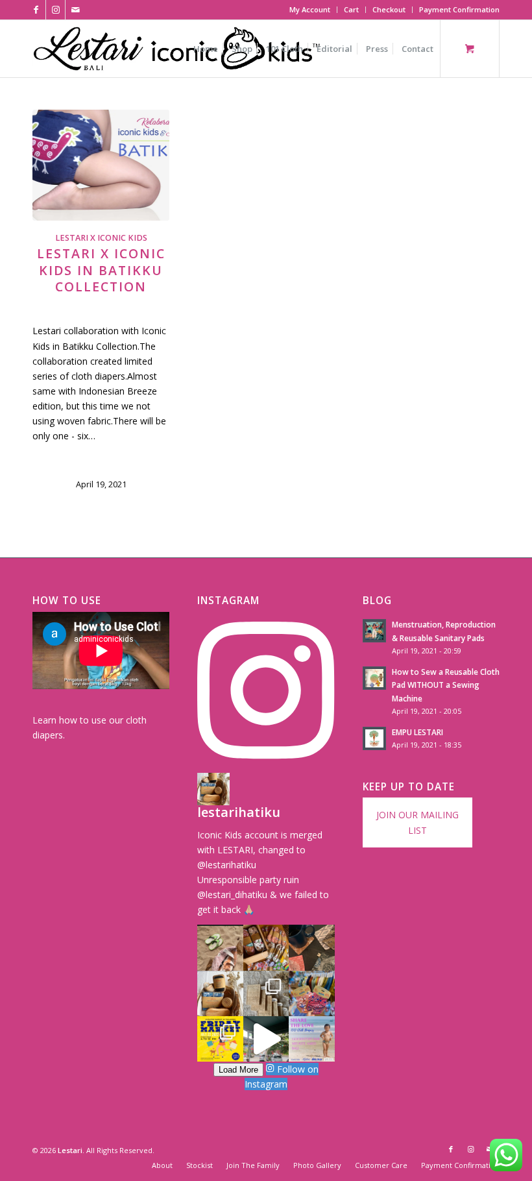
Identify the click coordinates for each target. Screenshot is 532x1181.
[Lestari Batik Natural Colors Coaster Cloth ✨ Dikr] (311, 947)
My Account (309, 9)
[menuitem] (310, 9)
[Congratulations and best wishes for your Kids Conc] (266, 1039)
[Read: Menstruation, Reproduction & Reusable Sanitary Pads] (374, 630)
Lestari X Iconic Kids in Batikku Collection (101, 270)
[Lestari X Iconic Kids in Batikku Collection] (100, 165)
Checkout (388, 9)
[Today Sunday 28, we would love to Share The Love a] (311, 1039)
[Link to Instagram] (55, 9)
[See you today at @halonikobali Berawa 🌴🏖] (220, 1039)
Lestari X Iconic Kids (101, 237)
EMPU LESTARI (417, 732)
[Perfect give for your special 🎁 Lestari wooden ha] (220, 993)
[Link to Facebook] (36, 9)
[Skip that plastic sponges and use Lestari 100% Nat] (266, 993)
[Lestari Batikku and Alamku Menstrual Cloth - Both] (266, 947)
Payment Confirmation (459, 9)
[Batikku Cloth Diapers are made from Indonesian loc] (311, 993)
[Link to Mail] (75, 9)
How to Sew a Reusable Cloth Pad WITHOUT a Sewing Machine (446, 684)
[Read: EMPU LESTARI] (374, 738)
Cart (351, 9)
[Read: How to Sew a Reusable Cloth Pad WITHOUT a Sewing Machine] (374, 678)
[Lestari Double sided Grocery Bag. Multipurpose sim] (220, 947)
